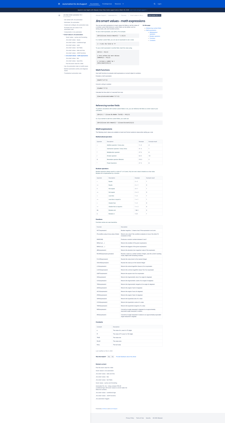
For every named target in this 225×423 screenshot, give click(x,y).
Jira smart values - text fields (74, 47)
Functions (152, 38)
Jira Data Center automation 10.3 (72, 15)
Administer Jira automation (71, 22)
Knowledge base (107, 4)
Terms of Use (140, 418)
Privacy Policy (130, 418)
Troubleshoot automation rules (72, 73)
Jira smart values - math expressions (77, 55)
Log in (159, 4)
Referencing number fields (153, 28)
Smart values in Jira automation (73, 34)
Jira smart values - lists (72, 58)
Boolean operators (155, 36)
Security (148, 418)
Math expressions (151, 30)
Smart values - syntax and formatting (76, 37)
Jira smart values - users (73, 45)
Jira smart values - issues (73, 40)
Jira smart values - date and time (75, 50)
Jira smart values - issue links (74, 61)
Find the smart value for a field (74, 63)
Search (154, 3)
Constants (152, 40)
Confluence (104, 408)
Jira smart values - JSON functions (76, 53)
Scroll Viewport (113, 408)
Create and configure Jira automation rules (76, 25)
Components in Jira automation (73, 32)
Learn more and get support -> (138, 10)
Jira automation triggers (102, 398)
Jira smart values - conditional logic (76, 42)
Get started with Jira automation (73, 19)
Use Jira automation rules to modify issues (76, 66)
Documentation (94, 4)
